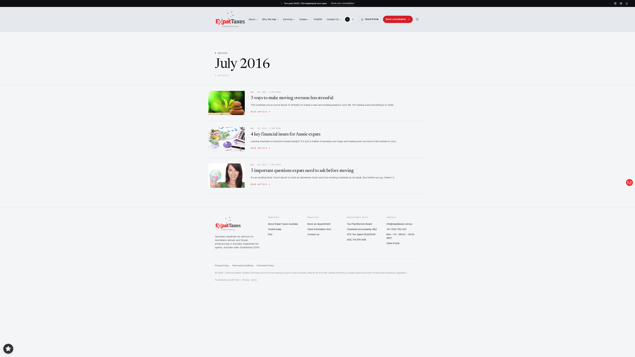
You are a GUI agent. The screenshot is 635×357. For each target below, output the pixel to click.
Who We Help (269, 19)
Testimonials (274, 229)
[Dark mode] (353, 19)
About (252, 19)
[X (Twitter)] (626, 3)
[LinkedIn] (615, 3)
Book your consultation (342, 3)
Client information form (319, 229)
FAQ (270, 234)
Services (288, 19)
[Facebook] (621, 3)
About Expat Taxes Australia (283, 223)
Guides (303, 19)
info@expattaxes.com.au (399, 223)
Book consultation (396, 19)
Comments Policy (265, 265)
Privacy (245, 280)
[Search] (417, 19)
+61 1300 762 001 (396, 229)
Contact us (313, 234)
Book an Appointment (318, 223)
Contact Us (333, 19)
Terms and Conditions (243, 265)
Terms (254, 280)
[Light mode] (347, 19)
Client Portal (372, 19)
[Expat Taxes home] (230, 19)
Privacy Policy (222, 265)
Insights (318, 19)
